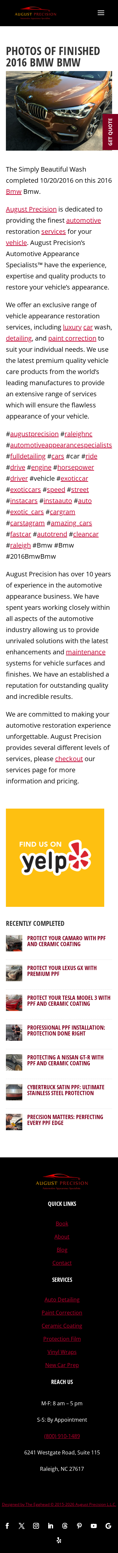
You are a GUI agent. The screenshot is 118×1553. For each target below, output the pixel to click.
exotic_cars (27, 511)
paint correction (72, 338)
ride (91, 456)
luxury (72, 327)
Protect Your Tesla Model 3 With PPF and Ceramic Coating (68, 1000)
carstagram (27, 522)
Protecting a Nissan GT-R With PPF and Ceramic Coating (65, 1060)
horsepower (75, 467)
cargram (62, 511)
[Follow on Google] (108, 1526)
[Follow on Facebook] (7, 1526)
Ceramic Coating (62, 1325)
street (80, 489)
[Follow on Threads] (65, 1526)
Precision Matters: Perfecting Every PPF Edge (65, 1120)
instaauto (58, 500)
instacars (24, 500)
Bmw (14, 191)
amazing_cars (71, 522)
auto (85, 500)
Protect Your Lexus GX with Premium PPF (62, 971)
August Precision (31, 209)
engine (41, 467)
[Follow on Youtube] (94, 1526)
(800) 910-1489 (62, 1436)
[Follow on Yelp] (59, 1540)
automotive (83, 220)
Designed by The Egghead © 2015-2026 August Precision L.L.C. (59, 1504)
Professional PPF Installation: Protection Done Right (66, 1030)
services (53, 231)
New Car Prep (62, 1365)
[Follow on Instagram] (36, 1526)
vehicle (16, 242)
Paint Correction (62, 1312)
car (88, 327)
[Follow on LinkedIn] (50, 1526)
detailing (19, 338)
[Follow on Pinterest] (79, 1526)
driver (19, 478)
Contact (62, 1262)
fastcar (20, 534)
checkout (69, 758)
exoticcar (74, 478)
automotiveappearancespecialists (61, 444)
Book (62, 1223)
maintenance (86, 651)
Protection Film (62, 1338)
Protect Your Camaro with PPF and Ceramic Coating (66, 941)
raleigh (20, 545)
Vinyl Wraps (62, 1352)
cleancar (86, 534)
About (61, 1236)
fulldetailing (28, 456)
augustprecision (34, 433)
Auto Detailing (62, 1299)
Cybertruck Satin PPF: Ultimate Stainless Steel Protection (66, 1090)
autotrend (52, 534)
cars (57, 456)
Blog (62, 1249)
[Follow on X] (22, 1526)
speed (56, 489)
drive (17, 467)
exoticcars (25, 489)
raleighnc (78, 433)
